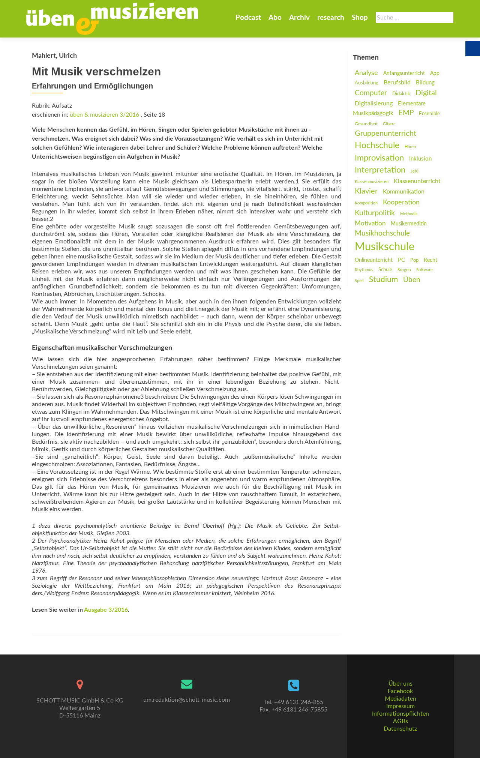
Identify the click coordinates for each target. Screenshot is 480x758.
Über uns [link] (400, 684)
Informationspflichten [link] (400, 714)
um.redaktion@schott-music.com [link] (186, 700)
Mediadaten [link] (400, 699)
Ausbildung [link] (366, 83)
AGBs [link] (400, 721)
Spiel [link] (359, 281)
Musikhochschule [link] (382, 233)
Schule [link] (385, 269)
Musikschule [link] (384, 246)
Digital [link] (426, 93)
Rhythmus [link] (364, 270)
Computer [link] (371, 93)
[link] (112, 18)
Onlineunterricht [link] (374, 260)
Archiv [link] (299, 17)
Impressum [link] (400, 706)
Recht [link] (430, 260)
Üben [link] (411, 280)
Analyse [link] (366, 73)
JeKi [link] (414, 171)
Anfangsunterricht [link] (404, 73)
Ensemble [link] (429, 113)
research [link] (330, 17)
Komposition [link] (366, 203)
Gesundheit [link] (366, 124)
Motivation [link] (370, 223)
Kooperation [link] (401, 202)
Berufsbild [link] (397, 83)
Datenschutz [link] (400, 729)
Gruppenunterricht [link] (385, 133)
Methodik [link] (409, 214)
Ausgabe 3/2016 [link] (106, 610)
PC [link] (401, 260)
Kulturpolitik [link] (375, 213)
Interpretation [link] (380, 170)
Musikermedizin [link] (409, 224)
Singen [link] (404, 270)
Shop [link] (360, 17)
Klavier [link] (366, 191)
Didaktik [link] (401, 94)
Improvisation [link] (379, 158)
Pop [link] (414, 260)
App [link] (435, 73)
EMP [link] (406, 113)
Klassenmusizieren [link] (371, 182)
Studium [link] (383, 280)
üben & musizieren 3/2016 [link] (104, 115)
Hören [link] (410, 147)
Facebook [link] (400, 691)
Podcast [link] (248, 17)
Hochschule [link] (377, 145)
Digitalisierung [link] (374, 104)
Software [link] (424, 270)
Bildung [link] (425, 83)
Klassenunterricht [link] (417, 181)
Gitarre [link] (389, 124)
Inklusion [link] (420, 159)
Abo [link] (275, 17)
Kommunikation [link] (403, 192)
